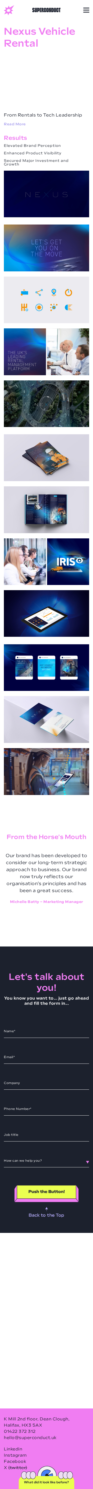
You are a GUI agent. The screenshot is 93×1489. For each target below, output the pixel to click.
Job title (11, 1135)
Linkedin (13, 1449)
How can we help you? (23, 1160)
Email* (9, 1057)
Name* (10, 1031)
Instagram (15, 1456)
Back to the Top (46, 1215)
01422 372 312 (20, 1432)
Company (12, 1083)
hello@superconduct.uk (30, 1438)
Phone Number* (18, 1109)
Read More (15, 124)
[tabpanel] (46, 879)
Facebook (15, 1462)
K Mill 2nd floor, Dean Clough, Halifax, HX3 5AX (36, 1422)
